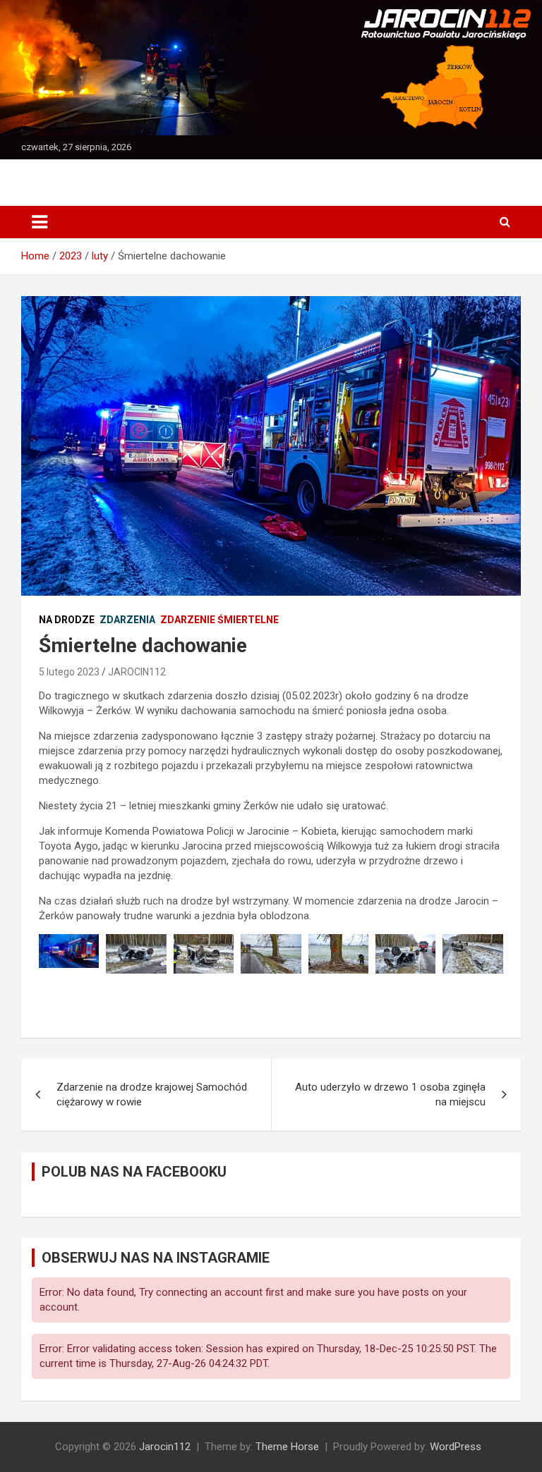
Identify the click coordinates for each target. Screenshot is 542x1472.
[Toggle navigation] (39, 222)
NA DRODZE (67, 619)
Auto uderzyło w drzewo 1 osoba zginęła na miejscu (390, 1094)
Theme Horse (287, 1446)
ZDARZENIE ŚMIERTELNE (219, 619)
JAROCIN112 (137, 671)
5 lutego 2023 (69, 671)
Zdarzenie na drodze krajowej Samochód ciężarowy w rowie (151, 1094)
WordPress (455, 1446)
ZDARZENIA (127, 619)
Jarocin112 (165, 1446)
